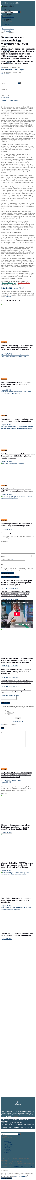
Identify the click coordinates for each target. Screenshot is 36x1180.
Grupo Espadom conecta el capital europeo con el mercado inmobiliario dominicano (17, 420)
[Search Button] (19, 12)
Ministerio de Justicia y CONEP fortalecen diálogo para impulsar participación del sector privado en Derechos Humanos (17, 348)
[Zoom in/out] (7, 1170)
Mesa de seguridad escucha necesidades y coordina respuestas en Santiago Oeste (16, 525)
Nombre (4, 556)
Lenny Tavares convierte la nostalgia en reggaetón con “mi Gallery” (16, 691)
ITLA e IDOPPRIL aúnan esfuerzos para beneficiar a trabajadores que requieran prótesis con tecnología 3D (16, 583)
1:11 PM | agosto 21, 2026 (10, 588)
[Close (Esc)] (1, 1170)
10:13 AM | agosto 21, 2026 (10, 695)
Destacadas (10, 32)
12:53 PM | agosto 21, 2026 (10, 666)
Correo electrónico (7, 559)
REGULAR (10, 713)
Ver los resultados (18, 721)
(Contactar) (7, 296)
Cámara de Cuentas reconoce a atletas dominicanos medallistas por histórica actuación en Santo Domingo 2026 (15, 594)
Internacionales (8, 12)
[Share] (3, 1170)
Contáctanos (15, 1116)
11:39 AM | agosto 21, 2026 (10, 686)
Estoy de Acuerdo (6, 1178)
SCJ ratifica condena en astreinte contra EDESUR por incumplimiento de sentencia (17, 490)
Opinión (6, 21)
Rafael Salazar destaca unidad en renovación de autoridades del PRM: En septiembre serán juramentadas (18, 456)
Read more (4, 793)
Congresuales (8, 1146)
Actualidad (7, 1151)
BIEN (8, 711)
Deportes (7, 1149)
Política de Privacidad (20, 1176)
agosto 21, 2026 (7, 353)
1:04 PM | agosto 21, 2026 (10, 599)
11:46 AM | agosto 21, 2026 (10, 677)
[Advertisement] (18, 1018)
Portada (6, 9)
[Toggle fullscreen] (5, 1170)
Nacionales (7, 11)
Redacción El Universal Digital (12, 69)
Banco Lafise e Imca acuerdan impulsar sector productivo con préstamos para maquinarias (16, 384)
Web (2, 564)
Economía (4, 379)
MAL (8, 715)
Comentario (5, 541)
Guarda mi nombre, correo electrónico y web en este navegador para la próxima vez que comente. (17, 569)
